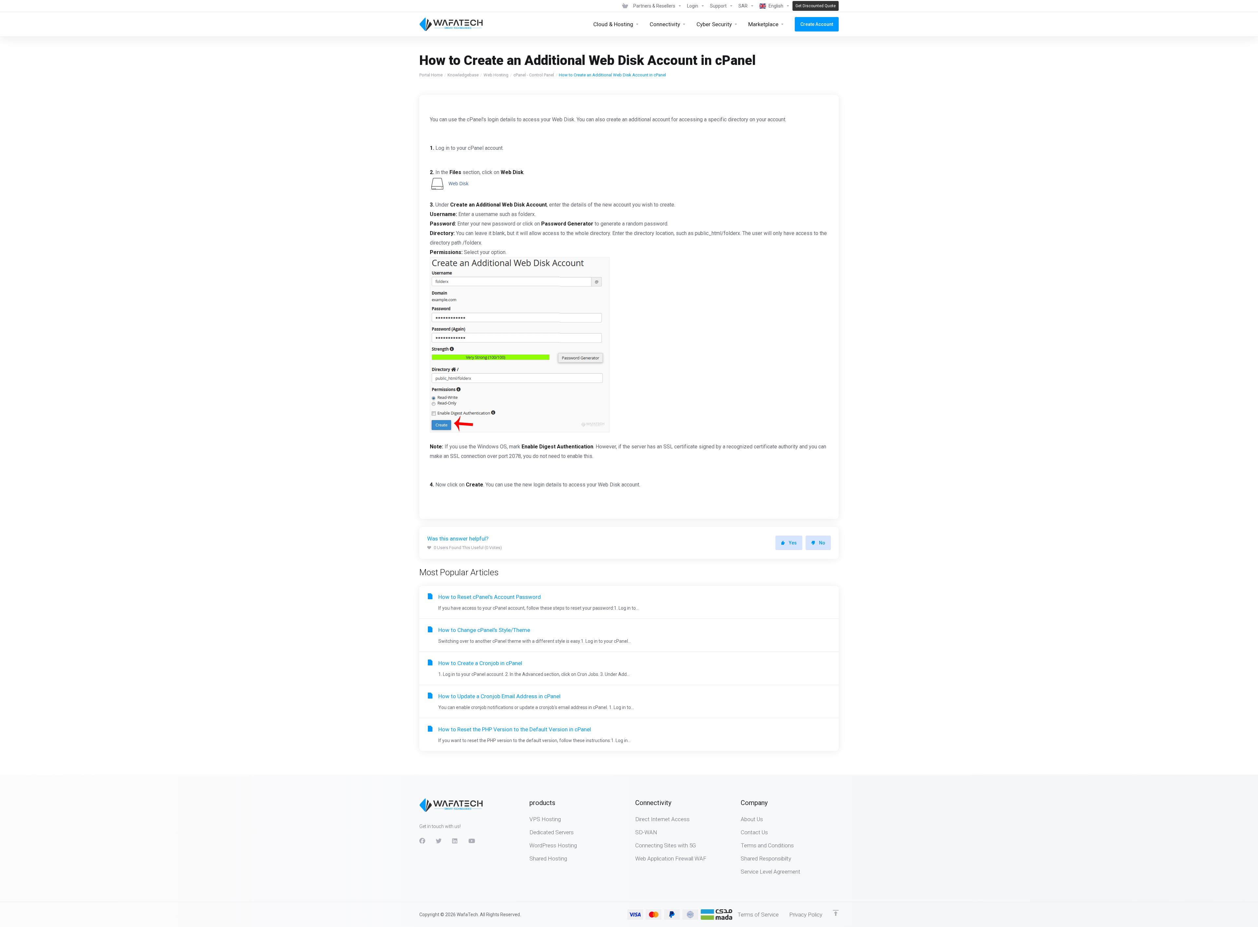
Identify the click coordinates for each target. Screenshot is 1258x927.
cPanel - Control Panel (533, 74)
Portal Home (431, 74)
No (822, 542)
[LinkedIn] (455, 841)
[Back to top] (836, 912)
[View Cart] (625, 6)
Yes (793, 542)
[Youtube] (471, 841)
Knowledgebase (463, 74)
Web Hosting (496, 74)
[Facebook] (422, 841)
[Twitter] (438, 841)
